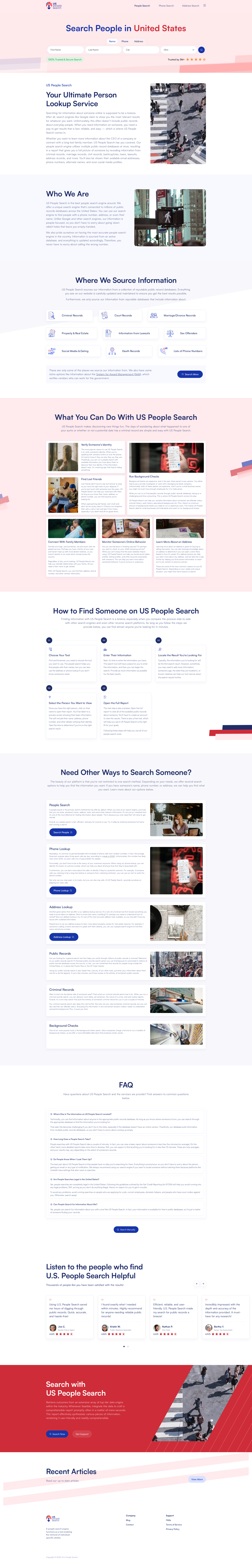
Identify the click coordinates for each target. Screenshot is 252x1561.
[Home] (54, 5)
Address (138, 41)
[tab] (124, 1346)
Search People (61, 832)
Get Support (82, 1434)
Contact (130, 1524)
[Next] (203, 1283)
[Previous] (196, 1283)
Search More (192, 374)
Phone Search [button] (166, 5)
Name (112, 41)
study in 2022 (109, 856)
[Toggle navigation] (204, 5)
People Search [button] (142, 5)
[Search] (201, 50)
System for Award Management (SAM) (118, 374)
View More (197, 1479)
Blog (128, 1520)
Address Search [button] (190, 5)
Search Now (58, 1434)
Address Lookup (62, 936)
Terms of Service (174, 1524)
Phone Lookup (61, 890)
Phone (125, 41)
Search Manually (127, 1229)
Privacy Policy (172, 1529)
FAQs (168, 1520)
